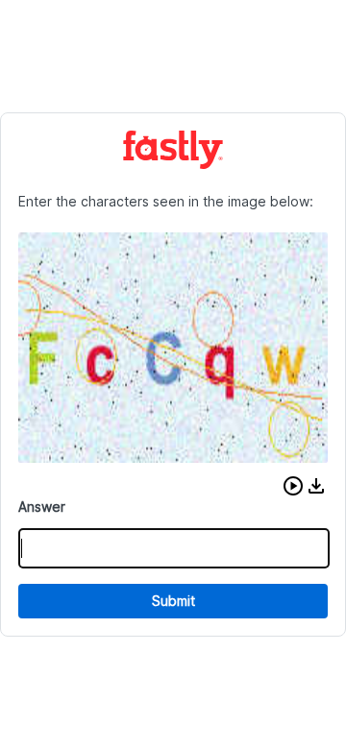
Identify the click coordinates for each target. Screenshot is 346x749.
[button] (293, 485)
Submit (173, 600)
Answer (41, 506)
